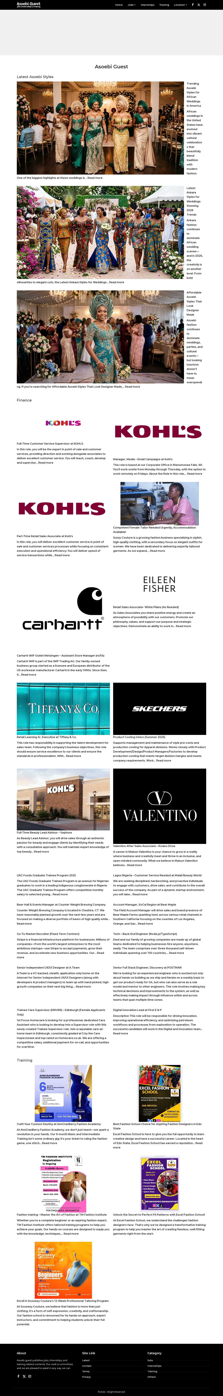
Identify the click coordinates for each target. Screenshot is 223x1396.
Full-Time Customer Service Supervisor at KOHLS (50, 443)
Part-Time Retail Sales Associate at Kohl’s (45, 536)
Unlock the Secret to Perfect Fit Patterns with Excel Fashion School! (159, 1214)
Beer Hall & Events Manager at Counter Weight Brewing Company (61, 904)
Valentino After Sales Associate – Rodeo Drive (144, 846)
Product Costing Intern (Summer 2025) (139, 737)
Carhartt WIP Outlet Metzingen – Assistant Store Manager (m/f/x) (60, 655)
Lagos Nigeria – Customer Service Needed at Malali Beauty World (157, 875)
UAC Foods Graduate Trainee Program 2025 (46, 875)
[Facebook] (192, 5)
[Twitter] (198, 5)
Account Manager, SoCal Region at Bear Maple (144, 904)
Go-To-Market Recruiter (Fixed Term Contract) (48, 933)
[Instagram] (204, 5)
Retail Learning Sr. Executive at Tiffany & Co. (47, 737)
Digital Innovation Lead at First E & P (137, 1010)
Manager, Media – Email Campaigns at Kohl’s (143, 459)
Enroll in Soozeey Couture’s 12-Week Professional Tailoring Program (63, 1300)
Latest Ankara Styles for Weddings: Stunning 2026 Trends (194, 201)
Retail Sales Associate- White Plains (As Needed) (146, 607)
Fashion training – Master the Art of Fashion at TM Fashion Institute (62, 1214)
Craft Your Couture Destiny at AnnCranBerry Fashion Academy (59, 1124)
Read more (95, 177)
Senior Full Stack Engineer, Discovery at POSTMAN (147, 967)
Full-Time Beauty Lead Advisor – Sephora (44, 832)
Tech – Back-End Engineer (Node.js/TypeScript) (145, 933)
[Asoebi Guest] (28, 5)
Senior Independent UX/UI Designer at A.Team (48, 967)
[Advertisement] (111, 32)
